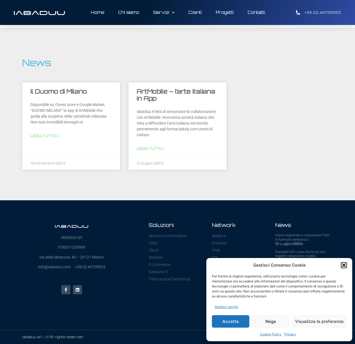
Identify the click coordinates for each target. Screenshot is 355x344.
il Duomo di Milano (59, 91)
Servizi (161, 12)
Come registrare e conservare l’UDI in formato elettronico (302, 237)
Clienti (195, 12)
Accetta (230, 321)
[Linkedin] (77, 289)
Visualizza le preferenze (319, 321)
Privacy (290, 334)
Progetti (225, 12)
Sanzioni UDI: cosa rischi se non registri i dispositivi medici (300, 254)
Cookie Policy (271, 334)
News (283, 225)
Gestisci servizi (226, 307)
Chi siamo (128, 12)
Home (97, 12)
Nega (270, 321)
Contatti (256, 12)
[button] (344, 265)
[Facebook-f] (65, 289)
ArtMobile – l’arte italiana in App (176, 95)
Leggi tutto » (45, 136)
